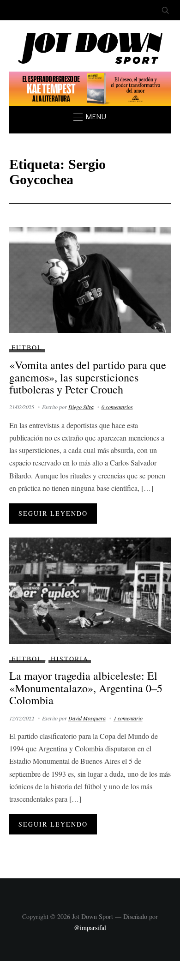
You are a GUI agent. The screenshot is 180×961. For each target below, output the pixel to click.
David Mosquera (87, 718)
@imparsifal (90, 927)
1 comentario (128, 718)
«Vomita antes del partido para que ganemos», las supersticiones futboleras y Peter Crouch (87, 377)
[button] (90, 117)
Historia (70, 658)
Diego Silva (81, 407)
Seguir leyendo (53, 513)
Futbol (27, 347)
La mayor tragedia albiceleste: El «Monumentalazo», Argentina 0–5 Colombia (85, 687)
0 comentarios (117, 407)
